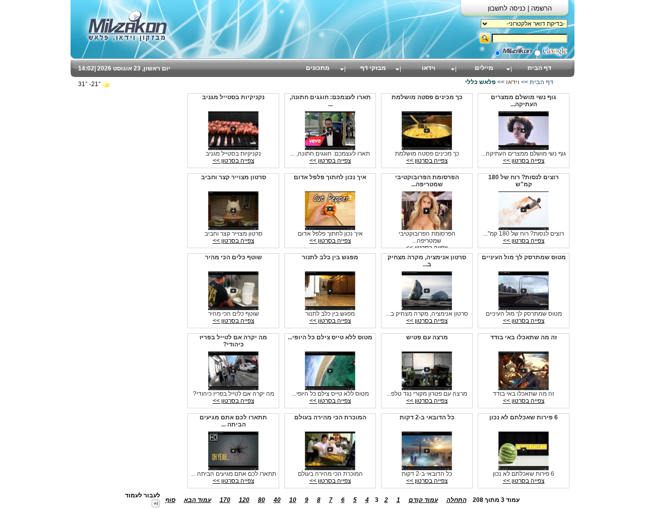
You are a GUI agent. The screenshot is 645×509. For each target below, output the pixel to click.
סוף (170, 499)
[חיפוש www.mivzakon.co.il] (517, 54)
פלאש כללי (480, 82)
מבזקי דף (373, 67)
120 (244, 499)
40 (277, 499)
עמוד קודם (423, 499)
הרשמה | (540, 8)
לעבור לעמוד (142, 495)
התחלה (456, 499)
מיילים (484, 67)
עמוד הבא (197, 499)
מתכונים (318, 67)
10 (292, 499)
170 (225, 499)
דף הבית (539, 67)
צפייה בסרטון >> (524, 160)
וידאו (428, 67)
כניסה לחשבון (508, 8)
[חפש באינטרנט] (554, 54)
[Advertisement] (113, 242)
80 (261, 499)
